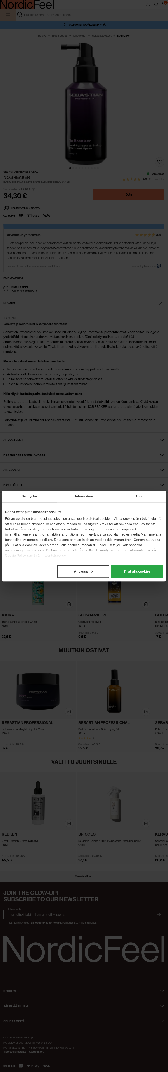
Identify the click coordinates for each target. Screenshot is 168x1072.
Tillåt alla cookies (137, 571)
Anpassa (81, 571)
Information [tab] (84, 496)
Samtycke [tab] (29, 496)
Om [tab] (139, 496)
